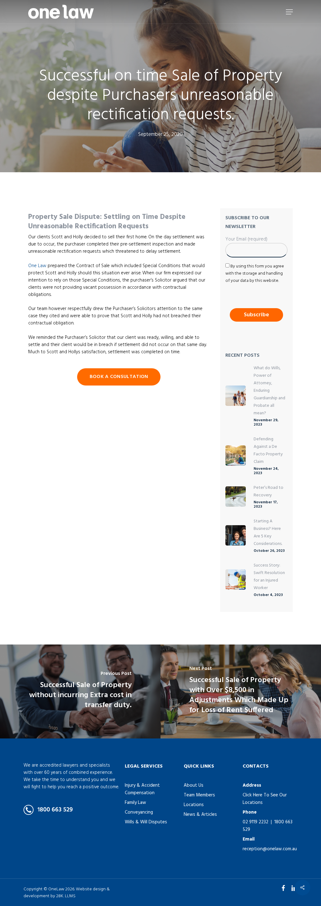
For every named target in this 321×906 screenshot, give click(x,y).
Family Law (135, 802)
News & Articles (200, 814)
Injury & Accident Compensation (142, 789)
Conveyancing (139, 812)
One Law (37, 266)
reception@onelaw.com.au (270, 849)
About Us (193, 785)
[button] (289, 12)
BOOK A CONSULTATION (119, 377)
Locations (194, 805)
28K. (60, 896)
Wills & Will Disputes (146, 822)
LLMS (70, 896)
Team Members (199, 795)
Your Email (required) (246, 239)
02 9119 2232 (255, 822)
